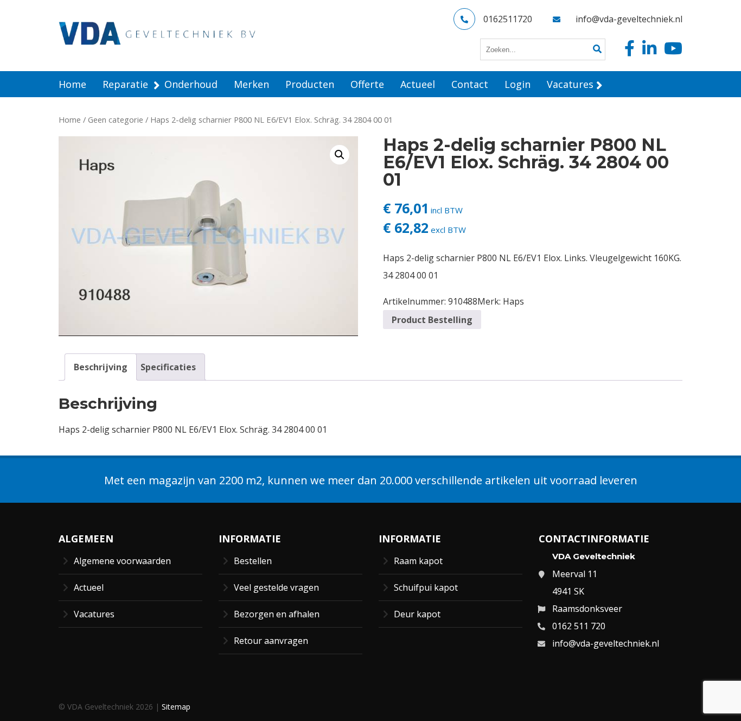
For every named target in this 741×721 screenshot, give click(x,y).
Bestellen (253, 561)
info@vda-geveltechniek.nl (629, 19)
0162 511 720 (578, 626)
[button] (339, 155)
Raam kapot (418, 561)
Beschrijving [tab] (100, 367)
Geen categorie (115, 119)
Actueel (89, 587)
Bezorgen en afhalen (277, 614)
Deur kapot (417, 614)
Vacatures (94, 614)
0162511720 (507, 19)
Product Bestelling (432, 320)
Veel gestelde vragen (276, 587)
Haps (513, 301)
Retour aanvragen (271, 641)
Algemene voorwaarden (122, 561)
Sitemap (176, 706)
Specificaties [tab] (168, 367)
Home (70, 119)
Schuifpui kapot (426, 587)
